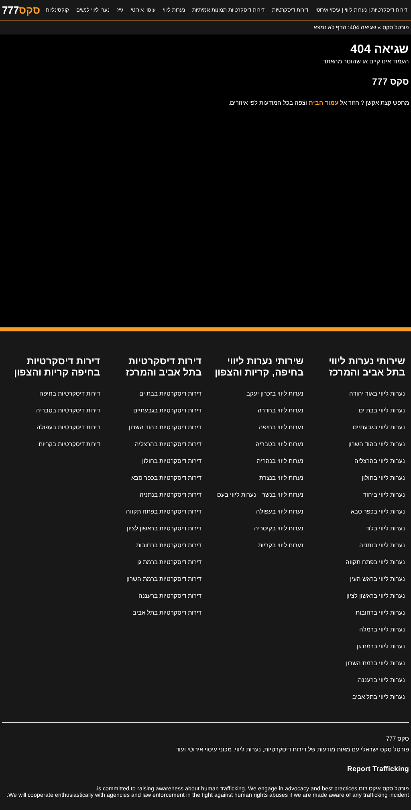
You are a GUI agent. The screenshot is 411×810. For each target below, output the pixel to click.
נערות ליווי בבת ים (382, 410)
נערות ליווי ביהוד (384, 494)
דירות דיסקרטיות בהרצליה (168, 444)
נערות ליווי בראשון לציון (375, 595)
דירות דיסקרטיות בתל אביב (167, 612)
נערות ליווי (174, 10)
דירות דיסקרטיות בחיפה (69, 393)
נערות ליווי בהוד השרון (376, 444)
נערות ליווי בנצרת (281, 477)
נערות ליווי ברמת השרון (375, 663)
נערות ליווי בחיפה (281, 427)
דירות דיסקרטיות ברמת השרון (163, 578)
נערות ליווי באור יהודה (377, 393)
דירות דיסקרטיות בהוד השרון (165, 427)
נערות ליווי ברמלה (382, 629)
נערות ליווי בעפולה (279, 511)
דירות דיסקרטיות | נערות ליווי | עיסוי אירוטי (361, 10)
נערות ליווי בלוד (385, 528)
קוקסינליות (57, 10)
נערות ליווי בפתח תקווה (375, 561)
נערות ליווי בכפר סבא (378, 511)
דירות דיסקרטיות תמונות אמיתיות (228, 10)
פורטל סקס (396, 27)
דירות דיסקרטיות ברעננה (169, 595)
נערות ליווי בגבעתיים (379, 427)
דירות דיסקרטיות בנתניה (170, 494)
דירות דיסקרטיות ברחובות (168, 545)
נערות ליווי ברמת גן (381, 646)
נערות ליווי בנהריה (280, 460)
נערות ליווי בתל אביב (378, 696)
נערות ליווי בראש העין (377, 578)
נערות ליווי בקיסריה (278, 528)
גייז (120, 10)
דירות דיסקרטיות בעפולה (68, 427)
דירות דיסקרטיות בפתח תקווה (163, 511)
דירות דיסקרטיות (290, 10)
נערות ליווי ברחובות (380, 612)
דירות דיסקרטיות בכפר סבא (166, 477)
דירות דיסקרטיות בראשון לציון (164, 528)
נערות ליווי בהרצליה (379, 460)
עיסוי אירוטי (143, 10)
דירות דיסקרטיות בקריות (69, 444)
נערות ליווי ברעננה (381, 679)
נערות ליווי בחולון (383, 477)
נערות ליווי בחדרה (280, 410)
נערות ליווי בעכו (236, 494)
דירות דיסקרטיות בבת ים (170, 393)
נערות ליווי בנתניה (382, 545)
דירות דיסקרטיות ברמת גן (169, 561)
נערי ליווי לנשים (93, 10)
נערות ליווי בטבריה (279, 444)
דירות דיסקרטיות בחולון (171, 460)
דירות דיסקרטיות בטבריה (68, 410)
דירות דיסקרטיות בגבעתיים (167, 410)
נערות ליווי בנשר (282, 494)
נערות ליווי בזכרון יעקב (274, 393)
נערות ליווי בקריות (280, 545)
